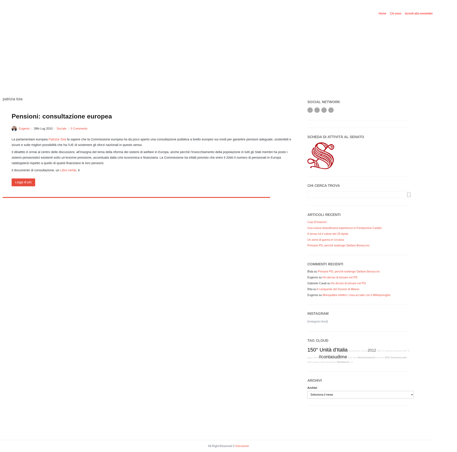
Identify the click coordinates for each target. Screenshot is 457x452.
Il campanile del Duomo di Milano (338, 289)
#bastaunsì (343, 361)
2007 (405, 351)
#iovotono (398, 351)
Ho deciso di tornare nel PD (340, 277)
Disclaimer (242, 446)
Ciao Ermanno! (317, 222)
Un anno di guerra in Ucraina (325, 239)
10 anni (364, 351)
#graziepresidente (328, 362)
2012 (372, 350)
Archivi (312, 387)
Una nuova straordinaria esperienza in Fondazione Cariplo (344, 227)
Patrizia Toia (57, 139)
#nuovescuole (399, 357)
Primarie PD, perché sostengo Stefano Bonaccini (338, 245)
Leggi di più (23, 182)
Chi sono (395, 13)
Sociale (61, 128)
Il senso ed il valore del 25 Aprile (327, 233)
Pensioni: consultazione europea (62, 116)
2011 (387, 357)
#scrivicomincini (366, 357)
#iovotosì (380, 358)
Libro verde (68, 170)
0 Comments (79, 128)
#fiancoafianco (313, 362)
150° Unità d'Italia (327, 350)
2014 (355, 358)
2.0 (351, 362)
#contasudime (333, 356)
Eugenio (24, 128)
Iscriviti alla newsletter (419, 13)
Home (382, 13)
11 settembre (387, 351)
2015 (350, 358)
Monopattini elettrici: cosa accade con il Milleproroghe (356, 295)
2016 (379, 351)
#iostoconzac (354, 351)
